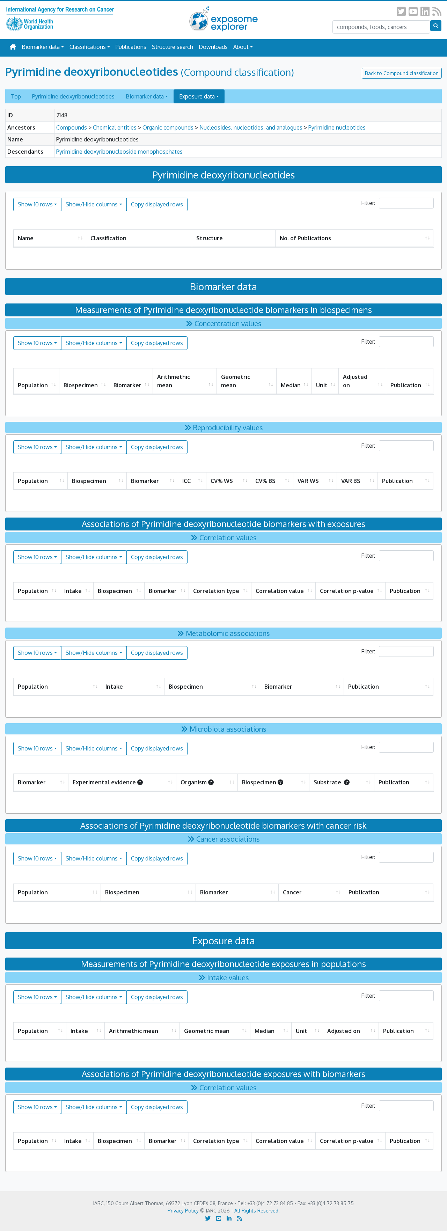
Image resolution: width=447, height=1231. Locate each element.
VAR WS (308, 480)
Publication (405, 385)
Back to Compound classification (402, 73)
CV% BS (265, 480)
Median (291, 385)
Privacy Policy (183, 1211)
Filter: (368, 202)
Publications (131, 46)
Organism (194, 782)
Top (16, 96)
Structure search (172, 46)
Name (26, 238)
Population (33, 385)
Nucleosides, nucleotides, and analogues (250, 127)
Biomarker (127, 385)
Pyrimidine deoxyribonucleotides (73, 96)
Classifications (87, 46)
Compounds (71, 127)
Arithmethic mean (173, 381)
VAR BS (350, 480)
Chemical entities (115, 127)
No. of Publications (305, 238)
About (241, 46)
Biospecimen (81, 385)
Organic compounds (167, 127)
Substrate (328, 782)
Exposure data (197, 96)
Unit (322, 385)
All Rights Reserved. (257, 1211)
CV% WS (222, 480)
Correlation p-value (347, 590)
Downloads (213, 46)
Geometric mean (235, 381)
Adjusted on (355, 381)
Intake (73, 590)
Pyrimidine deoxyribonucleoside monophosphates (119, 151)
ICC (186, 480)
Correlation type (216, 590)
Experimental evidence (104, 782)
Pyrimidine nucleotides (337, 127)
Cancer (292, 892)
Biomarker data (41, 46)
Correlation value (280, 590)
